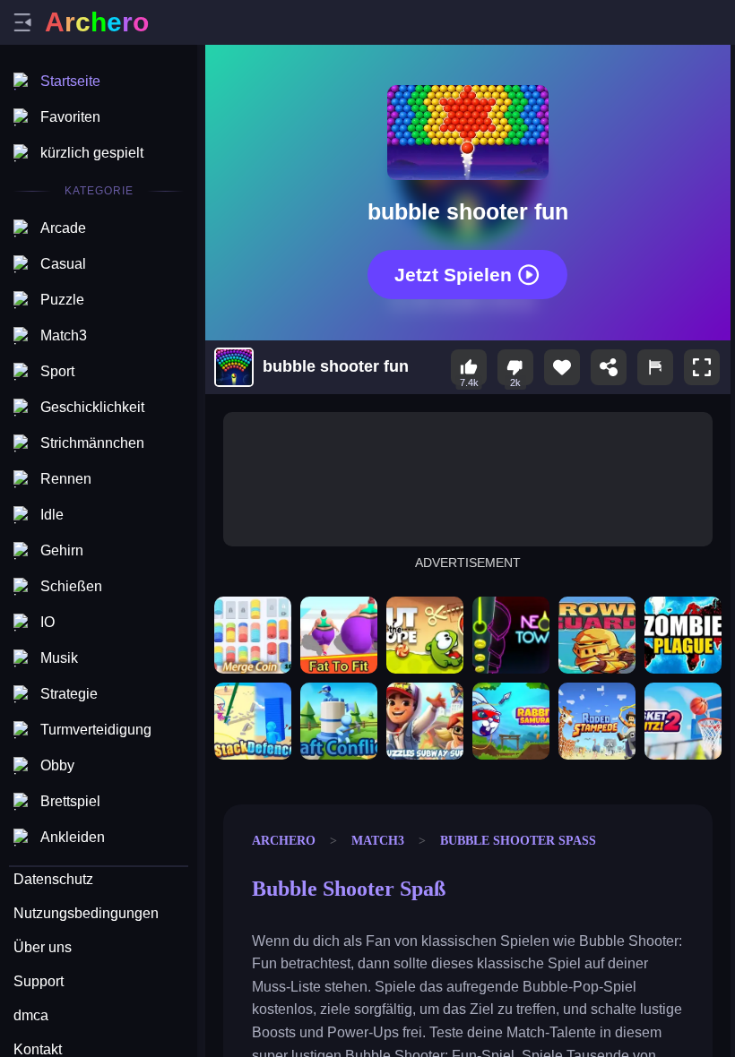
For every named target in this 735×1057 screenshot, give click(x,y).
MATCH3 (377, 840)
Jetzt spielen (453, 274)
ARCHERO (284, 840)
